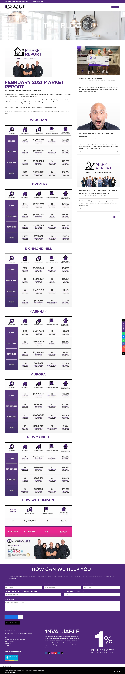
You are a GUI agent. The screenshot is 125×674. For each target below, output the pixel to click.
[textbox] (32, 594)
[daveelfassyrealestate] (123, 336)
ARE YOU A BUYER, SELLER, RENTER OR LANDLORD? (21, 591)
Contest (80, 82)
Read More (81, 95)
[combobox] (33, 594)
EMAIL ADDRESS (49, 584)
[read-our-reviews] (11, 655)
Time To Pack (111, 80)
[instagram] (52, 653)
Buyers (105, 80)
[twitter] (49, 653)
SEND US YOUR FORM (12, 623)
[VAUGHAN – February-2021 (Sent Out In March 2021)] (38, 125)
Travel (115, 80)
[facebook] (46, 653)
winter (6, 666)
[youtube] (55, 653)
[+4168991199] (123, 340)
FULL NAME (9, 584)
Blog (97, 80)
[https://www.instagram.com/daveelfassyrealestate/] (123, 346)
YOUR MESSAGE (9, 599)
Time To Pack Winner (91, 78)
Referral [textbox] (66, 595)
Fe (4, 666)
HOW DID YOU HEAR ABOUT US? (74, 591)
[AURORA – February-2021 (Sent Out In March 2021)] (38, 379)
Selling (102, 80)
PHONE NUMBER (89, 584)
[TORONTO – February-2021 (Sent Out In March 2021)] (38, 189)
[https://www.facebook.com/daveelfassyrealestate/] (123, 343)
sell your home (10, 666)
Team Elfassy (82, 80)
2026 (108, 80)
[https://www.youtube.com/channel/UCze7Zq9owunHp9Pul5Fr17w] (123, 350)
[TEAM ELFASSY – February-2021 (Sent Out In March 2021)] (38, 505)
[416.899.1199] (123, 333)
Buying (99, 80)
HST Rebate (109, 139)
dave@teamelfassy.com (36, 1)
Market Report (101, 195)
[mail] (62, 653)
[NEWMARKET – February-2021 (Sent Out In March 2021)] (38, 442)
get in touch (62, 111)
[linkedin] (59, 653)
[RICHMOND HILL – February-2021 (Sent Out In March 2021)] (38, 254)
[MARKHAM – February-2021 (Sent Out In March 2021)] (38, 317)
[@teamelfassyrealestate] (123, 353)
